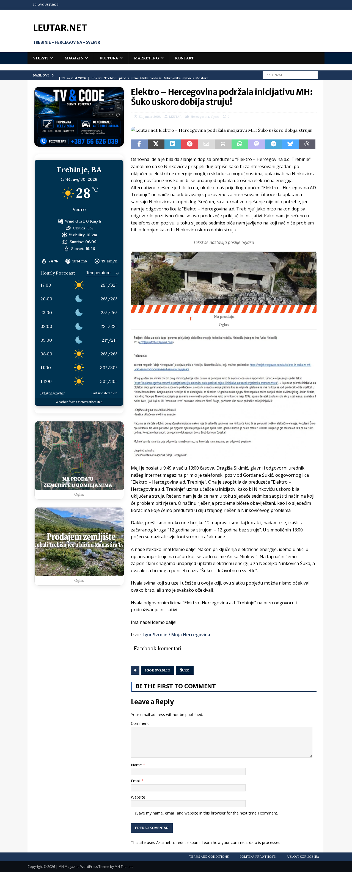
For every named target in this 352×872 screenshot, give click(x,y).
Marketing (146, 58)
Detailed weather (52, 393)
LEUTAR (175, 117)
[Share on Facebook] (139, 144)
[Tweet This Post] (156, 144)
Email (136, 780)
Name (137, 764)
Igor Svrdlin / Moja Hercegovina (176, 635)
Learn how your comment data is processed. (241, 842)
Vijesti (41, 58)
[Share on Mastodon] (256, 144)
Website (138, 797)
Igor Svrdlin (157, 670)
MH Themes (124, 866)
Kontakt (184, 58)
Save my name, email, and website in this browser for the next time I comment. (207, 813)
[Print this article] (223, 144)
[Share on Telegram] (273, 144)
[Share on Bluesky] (290, 144)
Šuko (184, 670)
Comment (140, 723)
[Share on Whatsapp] (240, 144)
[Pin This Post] (189, 144)
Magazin (74, 58)
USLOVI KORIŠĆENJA (303, 857)
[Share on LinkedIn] (172, 144)
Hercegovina (200, 117)
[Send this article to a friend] (206, 144)
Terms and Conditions (209, 857)
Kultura (109, 58)
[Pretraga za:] (290, 74)
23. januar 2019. (150, 117)
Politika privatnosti (258, 857)
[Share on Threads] (307, 144)
